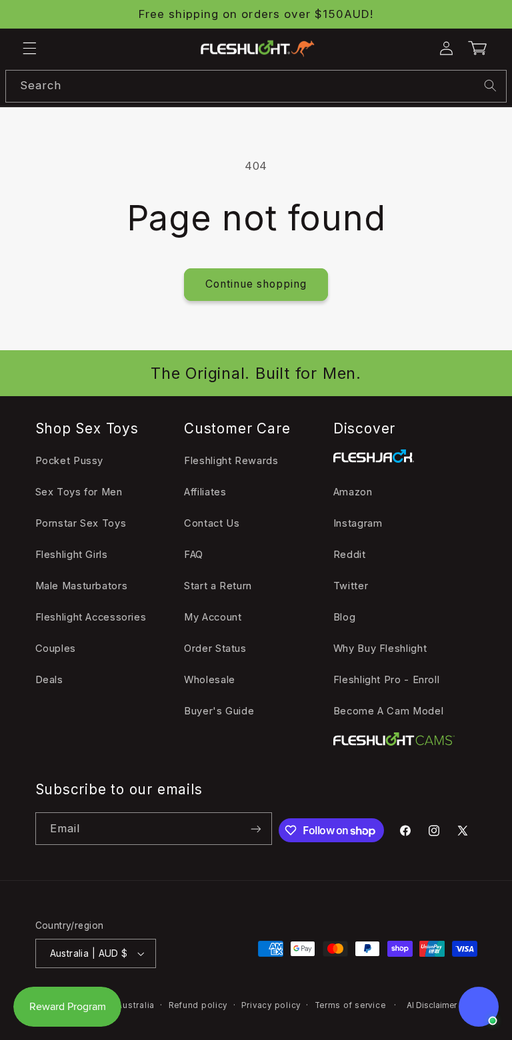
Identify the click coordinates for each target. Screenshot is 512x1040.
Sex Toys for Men (79, 492)
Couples (55, 648)
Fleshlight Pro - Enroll (386, 680)
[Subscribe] (256, 828)
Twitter (350, 586)
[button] (29, 48)
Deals (49, 680)
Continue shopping (256, 284)
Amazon (353, 492)
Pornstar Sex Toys (81, 523)
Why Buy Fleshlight (380, 648)
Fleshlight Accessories (91, 617)
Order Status (215, 648)
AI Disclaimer (432, 1005)
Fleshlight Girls (71, 555)
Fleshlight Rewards (231, 461)
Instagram (358, 523)
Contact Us (211, 523)
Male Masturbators (81, 586)
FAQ (193, 555)
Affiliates (205, 492)
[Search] (490, 86)
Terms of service (350, 1005)
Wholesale (209, 680)
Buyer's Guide (219, 711)
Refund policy (198, 1005)
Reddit (349, 555)
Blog (344, 617)
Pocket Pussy (69, 461)
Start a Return (218, 586)
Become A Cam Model (388, 711)
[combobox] (256, 86)
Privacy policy (271, 1005)
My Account (212, 617)
